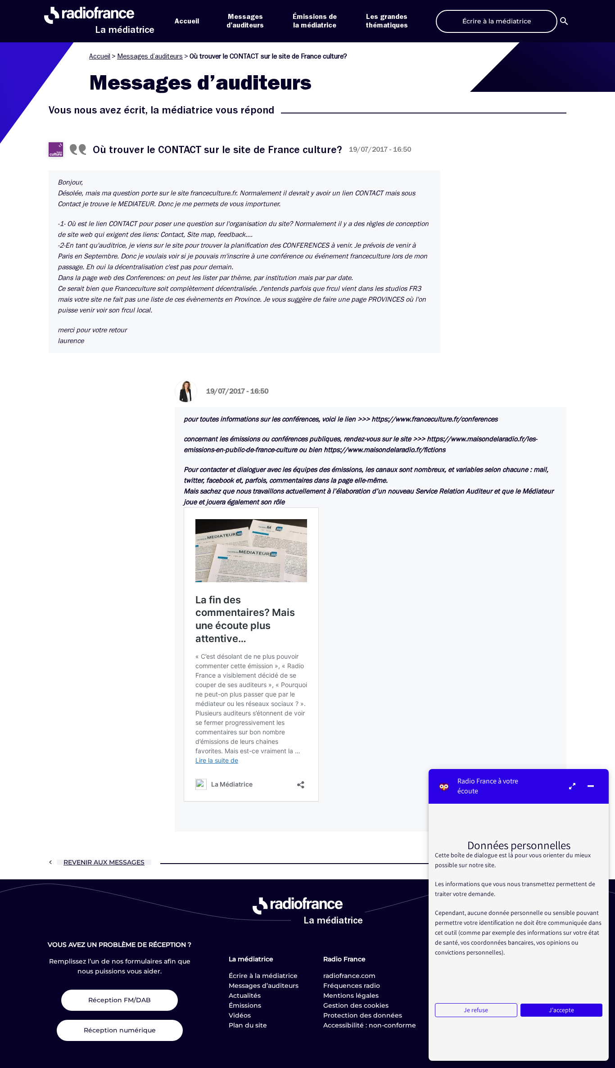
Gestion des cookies (356, 1005)
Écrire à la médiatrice (263, 976)
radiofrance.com (349, 976)
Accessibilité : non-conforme (369, 1025)
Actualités (245, 995)
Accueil (187, 21)
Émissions (245, 1005)
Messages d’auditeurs (150, 56)
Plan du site (248, 1025)
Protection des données (362, 1015)
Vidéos (240, 1015)
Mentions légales (351, 995)
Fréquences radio (351, 986)
